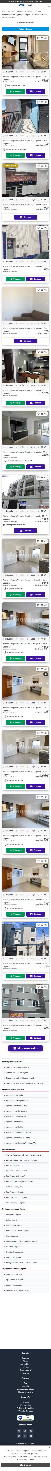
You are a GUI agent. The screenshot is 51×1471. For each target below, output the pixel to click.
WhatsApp (17, 91)
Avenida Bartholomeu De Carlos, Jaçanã (21, 1160)
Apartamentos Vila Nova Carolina (18, 1132)
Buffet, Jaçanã (11, 1220)
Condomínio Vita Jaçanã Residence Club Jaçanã (24, 1083)
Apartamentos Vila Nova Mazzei (18, 1138)
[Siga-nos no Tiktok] (25, 1431)
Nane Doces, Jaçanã (14, 1274)
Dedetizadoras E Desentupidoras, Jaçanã (21, 1241)
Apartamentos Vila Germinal (16, 1111)
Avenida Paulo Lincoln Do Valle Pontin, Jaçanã (23, 1155)
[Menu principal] (48, 6)
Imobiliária (25, 1367)
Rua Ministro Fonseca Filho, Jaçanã (19, 1181)
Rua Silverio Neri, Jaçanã (15, 1176)
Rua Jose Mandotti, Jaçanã (16, 1197)
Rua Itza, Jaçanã (12, 1165)
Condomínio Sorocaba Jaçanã (17, 1067)
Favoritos (25, 1373)
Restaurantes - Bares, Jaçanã (17, 1231)
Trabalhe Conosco (26, 1411)
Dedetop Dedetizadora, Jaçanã (18, 1290)
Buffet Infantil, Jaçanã (14, 1225)
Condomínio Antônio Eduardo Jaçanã (20, 1078)
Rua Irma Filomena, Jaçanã (16, 1171)
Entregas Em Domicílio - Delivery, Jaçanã (21, 1263)
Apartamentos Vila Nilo (14, 1122)
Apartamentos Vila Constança (17, 1106)
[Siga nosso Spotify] (19, 1436)
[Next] (46, 52)
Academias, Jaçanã (13, 1215)
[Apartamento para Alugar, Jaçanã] (25, 52)
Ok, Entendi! (25, 1465)
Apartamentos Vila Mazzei (16, 1116)
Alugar (25, 1361)
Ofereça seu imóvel (25, 1392)
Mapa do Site (25, 1405)
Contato (26, 1402)
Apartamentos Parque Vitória (17, 1101)
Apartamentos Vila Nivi (14, 1127)
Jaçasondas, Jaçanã (14, 1285)
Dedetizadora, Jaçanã (14, 1252)
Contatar (37, 91)
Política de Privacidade (25, 1408)
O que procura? (25, 1370)
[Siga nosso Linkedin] (25, 1436)
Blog (25, 1383)
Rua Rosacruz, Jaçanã (14, 1192)
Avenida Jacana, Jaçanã (15, 1187)
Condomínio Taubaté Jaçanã (17, 1073)
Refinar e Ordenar (25, 29)
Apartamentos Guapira (14, 1095)
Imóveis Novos (25, 1364)
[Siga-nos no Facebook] (19, 1431)
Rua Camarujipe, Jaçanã (15, 1203)
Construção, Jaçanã (13, 1257)
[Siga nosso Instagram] (31, 1431)
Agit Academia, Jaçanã (14, 1280)
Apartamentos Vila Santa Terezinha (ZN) (21, 1143)
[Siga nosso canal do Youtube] (31, 1436)
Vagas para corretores (25, 1389)
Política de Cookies (25, 1459)
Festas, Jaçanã (12, 1236)
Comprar (25, 1358)
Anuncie (25, 1386)
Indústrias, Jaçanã (13, 1247)
